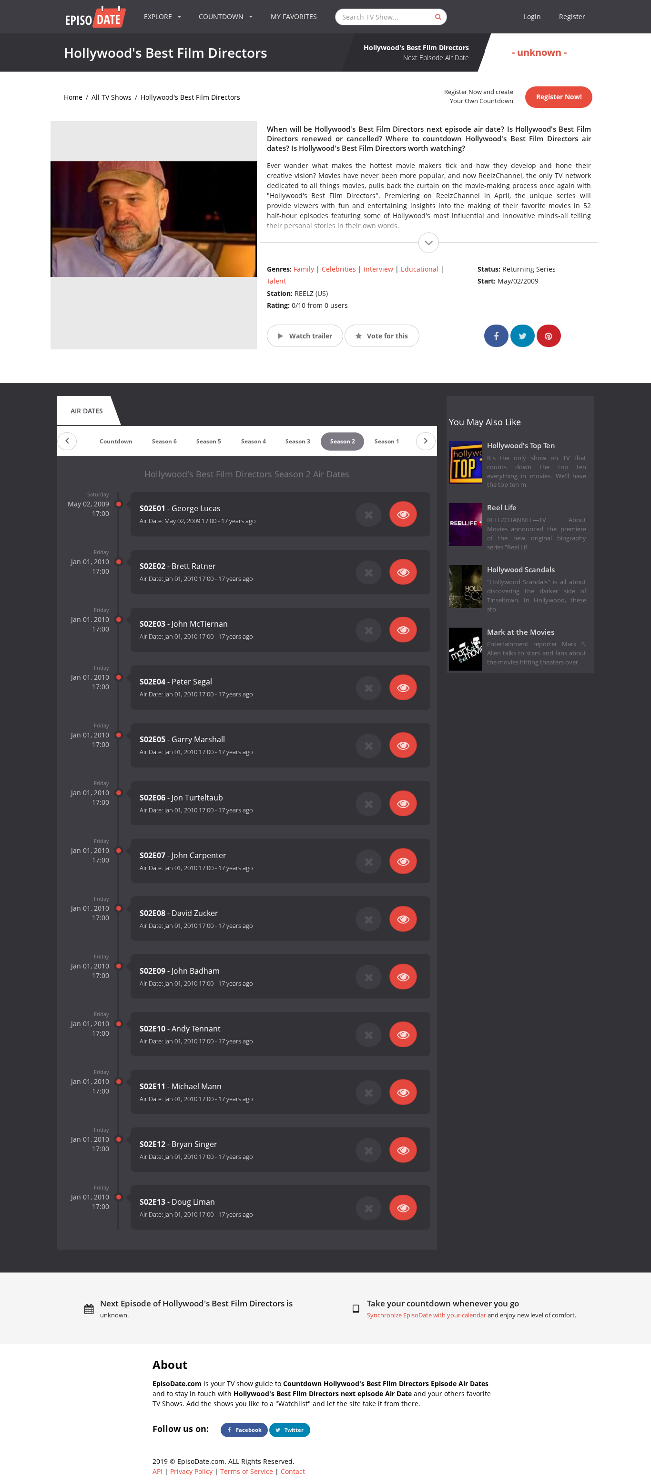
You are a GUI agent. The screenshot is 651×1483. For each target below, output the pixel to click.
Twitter (293, 1429)
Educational (419, 268)
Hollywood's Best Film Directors (190, 97)
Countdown (116, 441)
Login (532, 16)
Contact (293, 1471)
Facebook (248, 1429)
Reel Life (502, 507)
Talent (276, 280)
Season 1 (387, 441)
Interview (378, 268)
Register (572, 16)
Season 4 (253, 441)
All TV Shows (112, 97)
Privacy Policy (191, 1471)
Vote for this (386, 335)
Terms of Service (246, 1471)
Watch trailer (309, 335)
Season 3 (297, 441)
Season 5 (208, 441)
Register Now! (559, 96)
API (158, 1471)
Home (73, 97)
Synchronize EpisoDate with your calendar (426, 1315)
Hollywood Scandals (521, 569)
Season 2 (342, 441)
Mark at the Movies (520, 632)
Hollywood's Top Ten (521, 445)
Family (304, 268)
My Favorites (294, 16)
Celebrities (339, 268)
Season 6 (164, 441)
